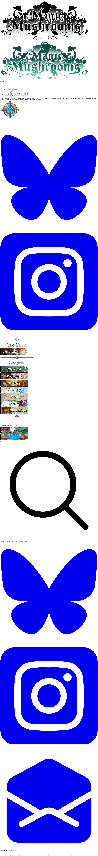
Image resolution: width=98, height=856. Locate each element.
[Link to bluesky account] (49, 225)
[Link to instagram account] (49, 336)
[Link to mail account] (49, 848)
